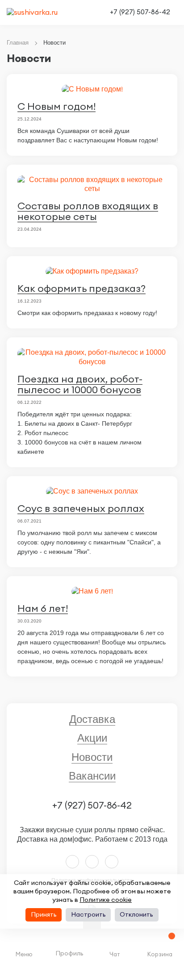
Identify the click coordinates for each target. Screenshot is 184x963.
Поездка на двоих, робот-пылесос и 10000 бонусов (79, 384)
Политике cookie (105, 900)
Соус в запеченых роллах (80, 509)
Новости (92, 757)
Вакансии (92, 776)
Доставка (92, 719)
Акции (92, 738)
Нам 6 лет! (42, 609)
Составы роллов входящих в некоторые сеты (87, 211)
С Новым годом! (56, 107)
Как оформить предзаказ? (81, 289)
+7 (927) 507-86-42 (140, 12)
